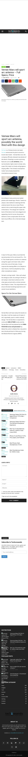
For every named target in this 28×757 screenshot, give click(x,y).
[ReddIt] (20, 81)
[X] (6, 81)
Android (12, 64)
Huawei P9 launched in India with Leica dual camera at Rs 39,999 (21, 377)
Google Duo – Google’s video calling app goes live (7, 377)
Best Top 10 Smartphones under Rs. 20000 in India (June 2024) (17, 430)
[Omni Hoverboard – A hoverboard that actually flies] (5, 678)
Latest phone (13, 368)
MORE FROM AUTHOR (19, 410)
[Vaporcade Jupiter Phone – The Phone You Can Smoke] (5, 663)
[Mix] (12, 404)
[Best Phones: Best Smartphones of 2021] (5, 445)
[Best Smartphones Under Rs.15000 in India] (5, 453)
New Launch (4, 369)
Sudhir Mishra (6, 77)
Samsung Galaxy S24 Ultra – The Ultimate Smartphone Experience (18, 423)
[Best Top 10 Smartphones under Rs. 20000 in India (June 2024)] (5, 432)
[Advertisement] (14, 15)
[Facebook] (2, 81)
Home (2, 64)
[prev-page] (2, 457)
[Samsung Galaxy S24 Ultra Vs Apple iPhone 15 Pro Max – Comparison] (5, 417)
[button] (2, 31)
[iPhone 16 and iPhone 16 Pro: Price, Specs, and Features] (5, 439)
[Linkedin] (16, 81)
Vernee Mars (22, 369)
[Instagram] (7, 742)
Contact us (14, 752)
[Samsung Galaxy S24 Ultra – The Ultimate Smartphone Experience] (5, 425)
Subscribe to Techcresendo (11, 542)
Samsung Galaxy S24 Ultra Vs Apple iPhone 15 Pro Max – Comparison (18, 416)
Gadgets (7, 64)
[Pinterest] (9, 81)
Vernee (3, 150)
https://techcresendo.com (14, 396)
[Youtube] (16, 747)
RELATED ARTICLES (7, 410)
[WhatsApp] (13, 81)
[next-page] (5, 457)
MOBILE (19, 368)
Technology (11, 369)
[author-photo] (14, 391)
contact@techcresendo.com (17, 733)
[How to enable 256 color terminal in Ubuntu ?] (5, 670)
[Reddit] (23, 743)
